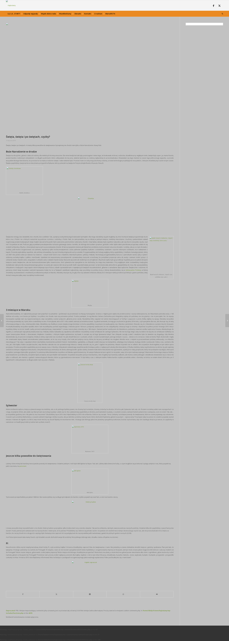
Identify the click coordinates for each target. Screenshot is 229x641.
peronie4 (22, 466)
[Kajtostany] (11, 5)
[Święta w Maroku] (90, 78)
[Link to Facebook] (213, 6)
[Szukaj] (221, 14)
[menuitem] (14, 14)
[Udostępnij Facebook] (23, 594)
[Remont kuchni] (227, 320)
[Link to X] (219, 6)
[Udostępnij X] (56, 594)
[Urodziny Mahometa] (2, 320)
